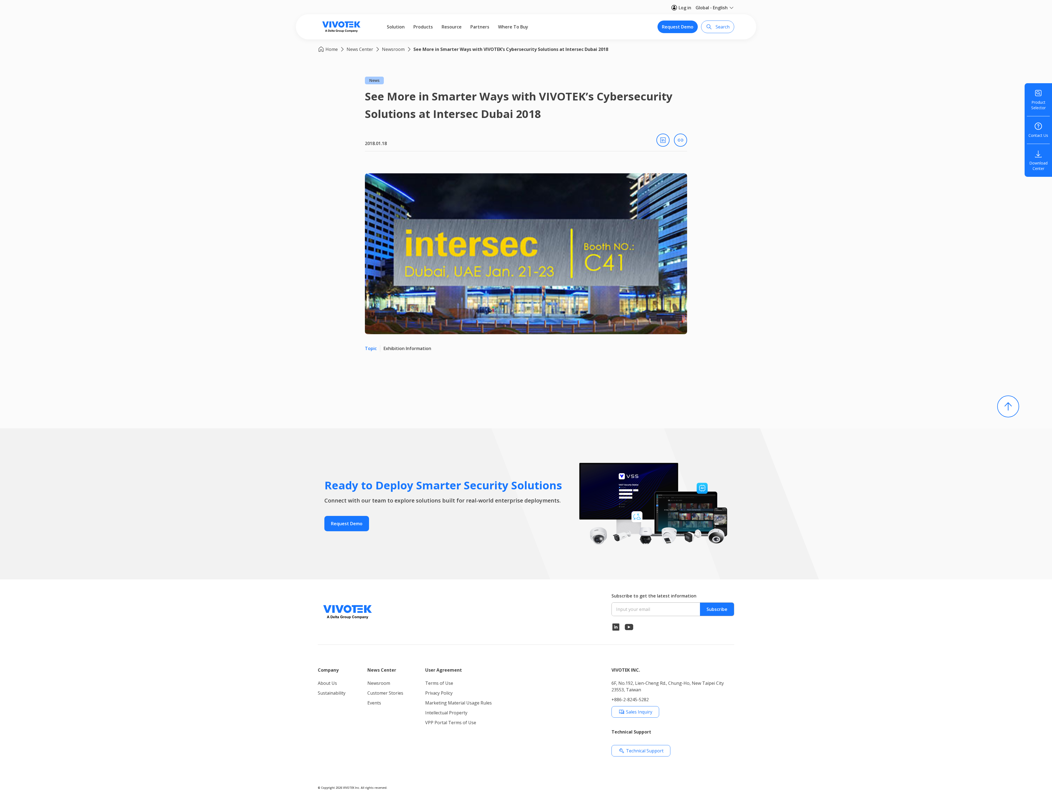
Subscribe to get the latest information (653, 596)
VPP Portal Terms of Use (450, 723)
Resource (452, 27)
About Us (327, 683)
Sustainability (331, 693)
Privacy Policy (439, 693)
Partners (479, 27)
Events (374, 703)
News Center (360, 49)
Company (328, 670)
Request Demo (677, 27)
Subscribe (717, 609)
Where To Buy (513, 27)
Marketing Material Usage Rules (458, 703)
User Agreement (443, 670)
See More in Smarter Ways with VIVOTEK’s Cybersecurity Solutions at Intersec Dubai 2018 (510, 49)
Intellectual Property (446, 713)
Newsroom (393, 49)
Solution (396, 27)
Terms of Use (439, 683)
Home (331, 49)
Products (423, 27)
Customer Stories (385, 693)
